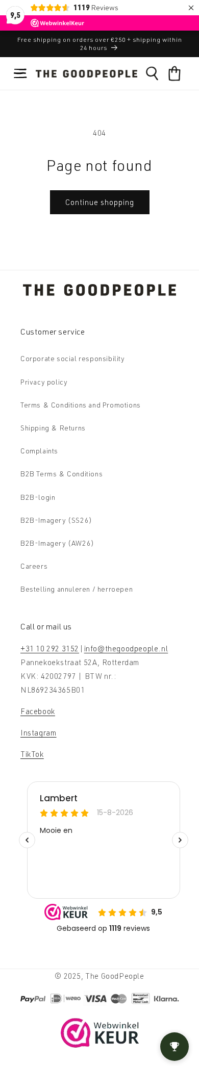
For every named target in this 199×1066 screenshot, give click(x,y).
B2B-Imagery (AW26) (57, 543)
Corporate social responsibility (72, 358)
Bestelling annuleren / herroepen (76, 589)
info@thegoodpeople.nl (126, 648)
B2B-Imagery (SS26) (56, 520)
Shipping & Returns (53, 427)
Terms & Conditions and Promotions (80, 404)
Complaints (39, 450)
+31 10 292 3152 (49, 648)
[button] (20, 73)
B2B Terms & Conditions (61, 473)
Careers (33, 566)
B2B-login (37, 497)
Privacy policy (43, 381)
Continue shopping (99, 202)
